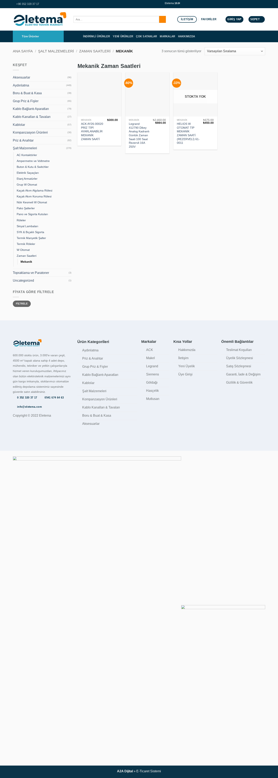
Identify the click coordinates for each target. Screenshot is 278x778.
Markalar (167, 36)
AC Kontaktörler (27, 155)
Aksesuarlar (21, 77)
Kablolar (19, 124)
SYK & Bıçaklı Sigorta (30, 232)
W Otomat (23, 249)
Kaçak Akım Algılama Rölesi (34, 190)
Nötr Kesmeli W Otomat (32, 202)
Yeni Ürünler (123, 36)
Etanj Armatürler (27, 178)
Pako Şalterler (26, 208)
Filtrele (22, 303)
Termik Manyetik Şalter (31, 238)
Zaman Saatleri (95, 51)
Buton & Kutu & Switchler (33, 166)
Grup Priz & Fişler (25, 101)
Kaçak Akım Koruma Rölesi (34, 196)
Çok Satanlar (146, 36)
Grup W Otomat (27, 184)
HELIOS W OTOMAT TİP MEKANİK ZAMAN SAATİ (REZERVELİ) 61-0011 (188, 133)
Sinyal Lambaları (27, 226)
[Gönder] (162, 19)
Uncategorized (23, 280)
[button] (234, 19)
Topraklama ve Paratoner (31, 272)
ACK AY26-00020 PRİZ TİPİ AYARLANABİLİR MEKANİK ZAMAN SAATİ (92, 131)
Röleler (21, 220)
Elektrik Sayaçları (28, 172)
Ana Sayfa (23, 51)
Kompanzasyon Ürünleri (30, 132)
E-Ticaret (142, 771)
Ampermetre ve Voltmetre (33, 161)
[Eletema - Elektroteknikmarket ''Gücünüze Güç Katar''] (40, 19)
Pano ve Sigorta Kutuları (32, 214)
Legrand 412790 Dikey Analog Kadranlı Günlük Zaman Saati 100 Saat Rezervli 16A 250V (139, 135)
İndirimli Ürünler (96, 36)
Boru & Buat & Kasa (27, 93)
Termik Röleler (26, 244)
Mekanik (26, 261)
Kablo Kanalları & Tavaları (31, 116)
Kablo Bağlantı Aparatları (31, 109)
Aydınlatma (21, 85)
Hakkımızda (186, 36)
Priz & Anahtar (23, 140)
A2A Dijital (125, 771)
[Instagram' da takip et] (263, 4)
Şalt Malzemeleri (56, 51)
